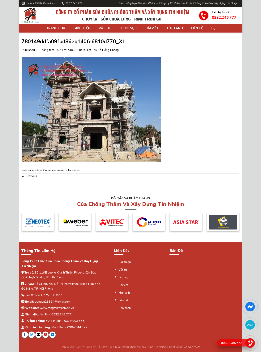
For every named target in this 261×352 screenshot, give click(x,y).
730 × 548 (74, 50)
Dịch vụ (128, 28)
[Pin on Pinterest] (45, 335)
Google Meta (192, 347)
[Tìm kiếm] (213, 28)
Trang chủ (55, 28)
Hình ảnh (175, 28)
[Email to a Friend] (38, 335)
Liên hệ (197, 28)
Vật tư (104, 28)
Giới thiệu (82, 28)
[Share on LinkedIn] (52, 335)
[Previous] (28, 225)
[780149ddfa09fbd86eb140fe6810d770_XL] (91, 109)
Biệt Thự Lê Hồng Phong (102, 50)
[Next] (232, 225)
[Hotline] (250, 343)
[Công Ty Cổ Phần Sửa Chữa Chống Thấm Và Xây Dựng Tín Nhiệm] (34, 15)
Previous (29, 176)
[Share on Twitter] (31, 335)
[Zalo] (250, 325)
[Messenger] (250, 306)
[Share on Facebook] (25, 335)
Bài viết (152, 28)
